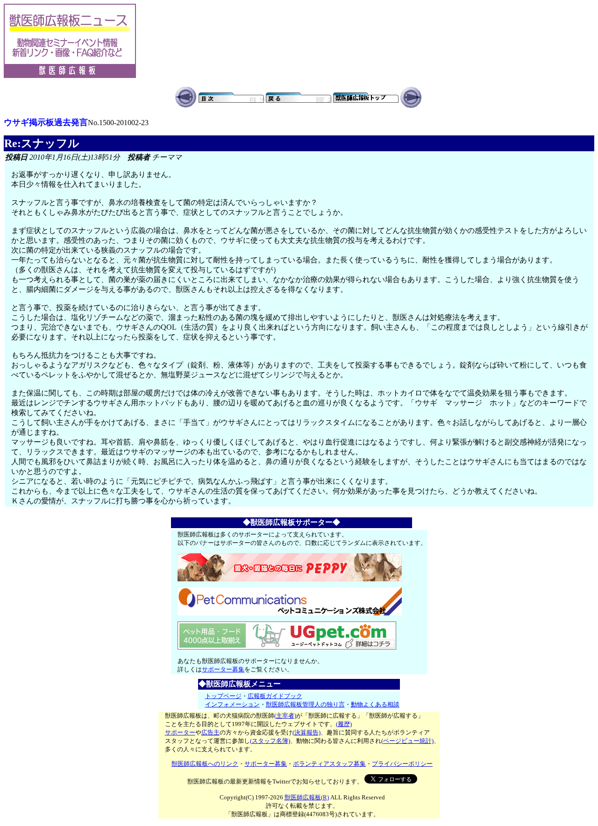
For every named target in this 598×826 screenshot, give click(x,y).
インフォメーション (232, 704)
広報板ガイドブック (275, 695)
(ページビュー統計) (407, 740)
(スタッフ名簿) (270, 740)
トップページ (223, 695)
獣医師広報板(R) (307, 797)
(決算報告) (306, 732)
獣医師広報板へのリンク (204, 763)
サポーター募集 (223, 669)
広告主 (210, 732)
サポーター (180, 732)
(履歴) (344, 723)
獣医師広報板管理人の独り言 (305, 704)
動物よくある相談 (375, 704)
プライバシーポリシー (402, 763)
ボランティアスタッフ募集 (329, 763)
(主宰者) (285, 715)
